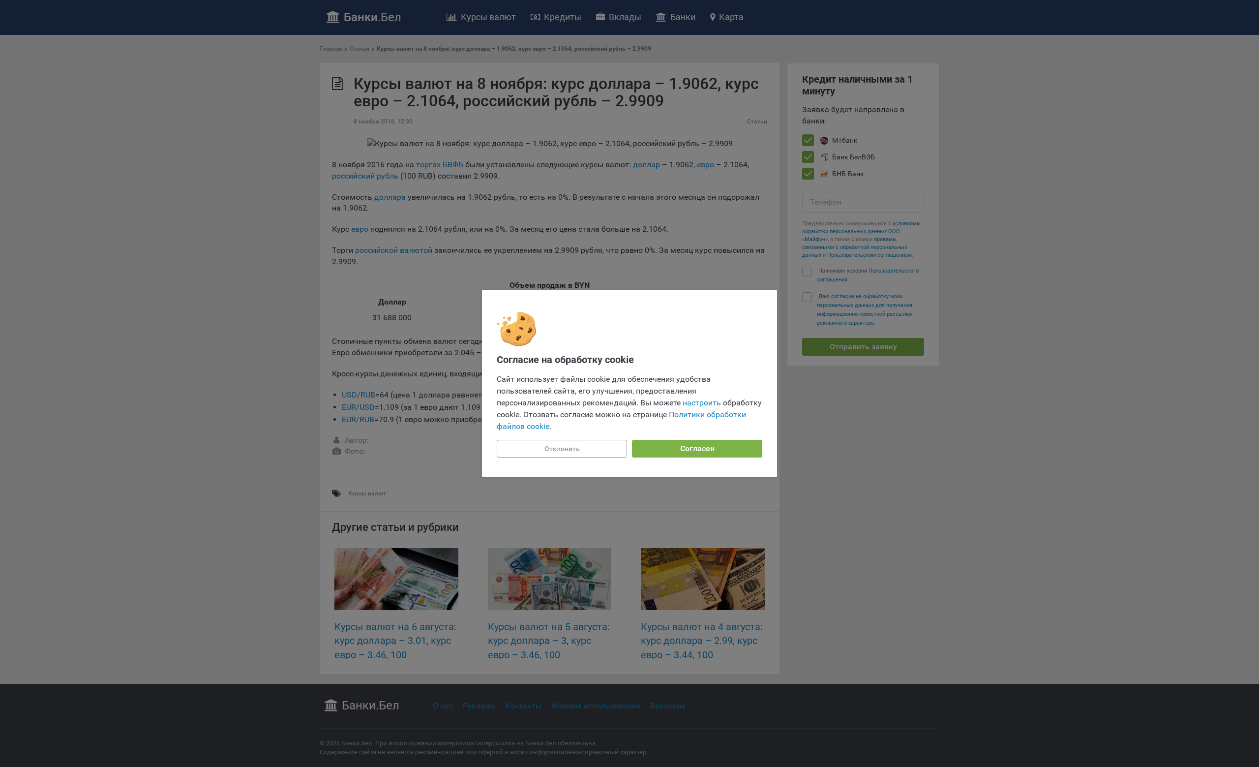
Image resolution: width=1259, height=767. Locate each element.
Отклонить (562, 449)
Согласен (697, 448)
